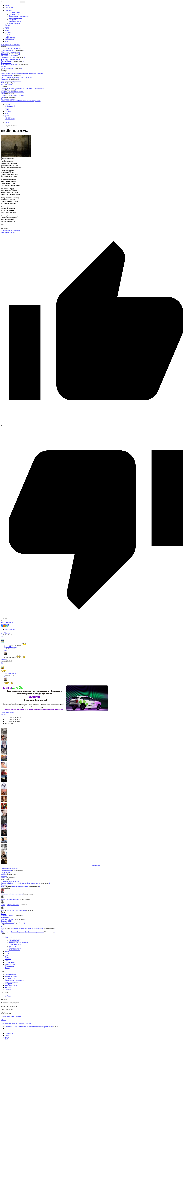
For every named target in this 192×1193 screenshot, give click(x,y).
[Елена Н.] (4, 795)
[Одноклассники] (4, 626)
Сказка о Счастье (6, 872)
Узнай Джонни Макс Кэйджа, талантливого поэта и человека (22, 74)
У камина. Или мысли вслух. (30, 883)
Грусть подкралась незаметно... (11, 48)
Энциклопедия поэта (33, 101)
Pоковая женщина (16, 894)
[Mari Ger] (4, 761)
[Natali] (4, 849)
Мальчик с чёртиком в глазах (10, 59)
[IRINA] (4, 822)
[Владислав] (4, 843)
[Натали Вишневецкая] (4, 802)
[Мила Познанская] (4, 856)
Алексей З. (4, 54)
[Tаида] (4, 754)
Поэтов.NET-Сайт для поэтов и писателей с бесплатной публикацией (29, 1027)
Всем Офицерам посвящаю (16, 910)
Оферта (3, 1020)
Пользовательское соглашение (11, 1016)
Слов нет (4, 876)
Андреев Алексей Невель (9, 64)
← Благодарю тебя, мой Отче (11, 230)
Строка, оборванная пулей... (10, 881)
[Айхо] (4, 808)
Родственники (6, 63)
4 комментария (10, 629)
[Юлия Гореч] (4, 863)
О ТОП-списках (96, 865)
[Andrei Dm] (4, 781)
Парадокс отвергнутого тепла (11, 81)
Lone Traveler (5, 633)
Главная (7, 122)
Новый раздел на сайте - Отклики (12, 95)
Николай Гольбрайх (7, 50)
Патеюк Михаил (6, 61)
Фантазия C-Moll (6, 921)
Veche (3, 899)
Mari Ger (4, 874)
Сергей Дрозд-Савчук (8, 57)
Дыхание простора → (8, 232)
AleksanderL (5, 659)
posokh (3, 878)
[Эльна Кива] (4, 767)
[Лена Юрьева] (4, 788)
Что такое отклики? (7, 84)
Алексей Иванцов (7, 68)
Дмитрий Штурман (7, 915)
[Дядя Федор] (4, 836)
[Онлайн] (2, 892)
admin (3, 90)
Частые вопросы (6, 45)
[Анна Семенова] (4, 740)
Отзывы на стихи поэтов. (20, 887)
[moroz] (4, 829)
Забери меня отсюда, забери (10, 52)
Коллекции (16, 45)
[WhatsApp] (6, 626)
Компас (3, 914)
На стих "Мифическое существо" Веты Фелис (16, 77)
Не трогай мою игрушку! (9, 868)
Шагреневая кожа (13, 905)
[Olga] (4, 815)
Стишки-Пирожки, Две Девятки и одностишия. (27, 928)
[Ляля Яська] (4, 747)
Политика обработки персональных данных (16, 1023)
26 (15, 90)
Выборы (3, 66)
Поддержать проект (7, 712)
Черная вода (5, 917)
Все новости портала (8, 99)
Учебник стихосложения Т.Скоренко (13, 101)
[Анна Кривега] (4, 774)
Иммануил (4, 79)
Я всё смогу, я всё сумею (9, 55)
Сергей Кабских (6, 75)
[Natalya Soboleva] (4, 733)
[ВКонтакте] (2, 626)
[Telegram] (8, 626)
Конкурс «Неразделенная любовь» (12, 92)
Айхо (2, 83)
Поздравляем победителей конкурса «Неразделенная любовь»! (22, 88)
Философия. (5, 624)
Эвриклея (4, 885)
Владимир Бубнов (7, 883)
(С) (2, 926)
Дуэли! (3, 714)
